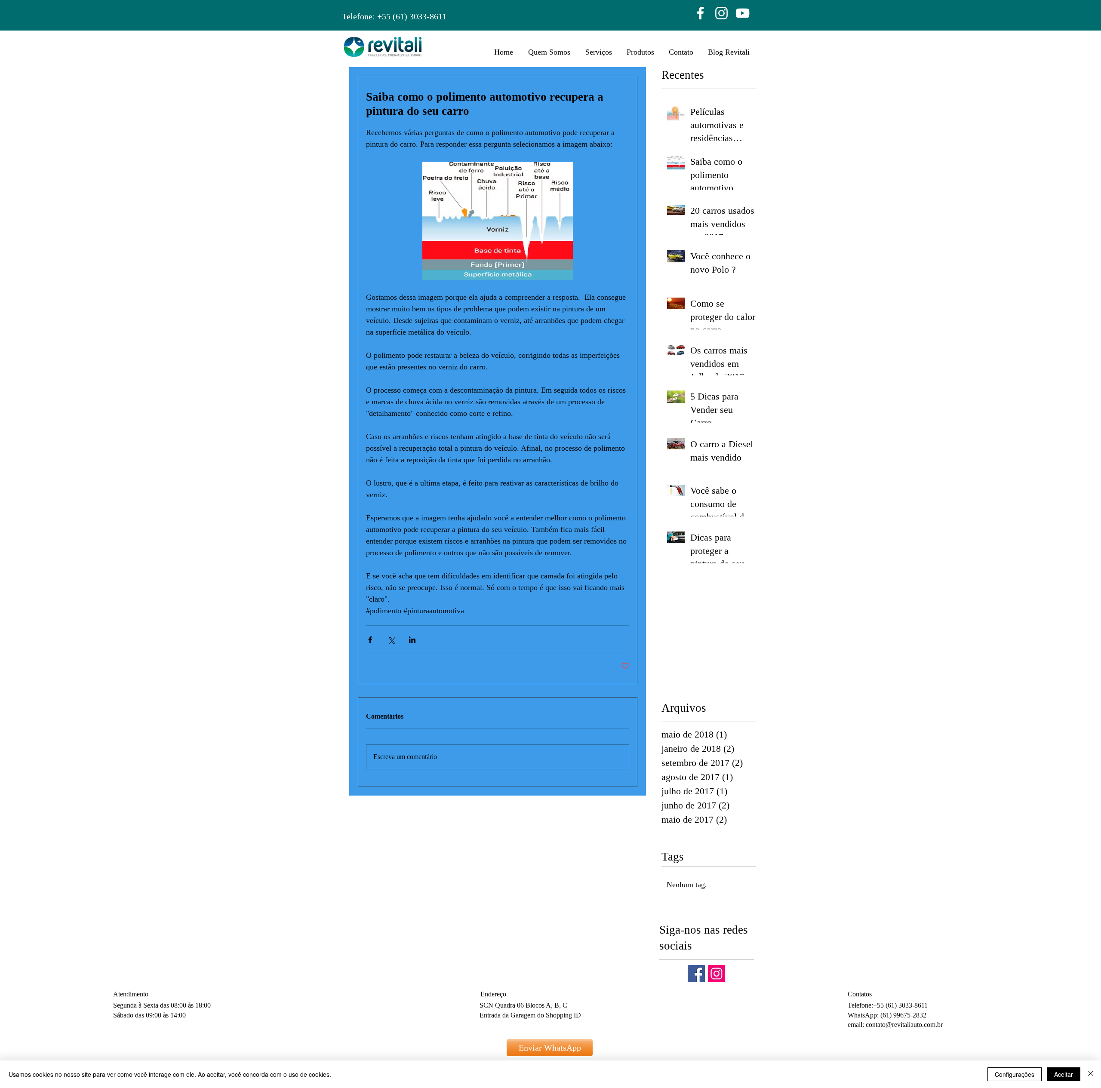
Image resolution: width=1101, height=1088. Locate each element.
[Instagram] (721, 13)
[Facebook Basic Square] (696, 973)
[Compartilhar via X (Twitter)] (391, 640)
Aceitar (1063, 1074)
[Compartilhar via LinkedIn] (412, 640)
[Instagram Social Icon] (716, 973)
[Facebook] (700, 13)
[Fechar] (1091, 1074)
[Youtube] (742, 13)
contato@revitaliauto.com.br (904, 1024)
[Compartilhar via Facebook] (370, 640)
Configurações (1014, 1074)
